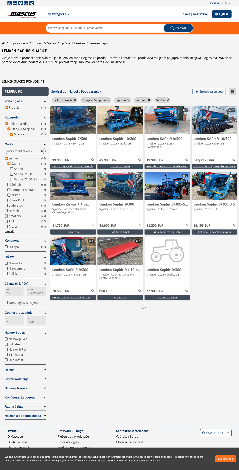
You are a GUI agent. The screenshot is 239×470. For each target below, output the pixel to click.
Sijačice (65, 43)
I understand (225, 458)
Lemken (79, 43)
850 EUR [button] (105, 291)
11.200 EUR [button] (154, 225)
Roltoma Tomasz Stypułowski (214, 232)
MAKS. (31, 289)
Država (10, 256)
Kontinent (12, 240)
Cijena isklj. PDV (16, 283)
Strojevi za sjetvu (44, 43)
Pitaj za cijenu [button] (203, 160)
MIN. (8, 289)
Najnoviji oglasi (15, 332)
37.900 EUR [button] (154, 291)
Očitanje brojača (16, 388)
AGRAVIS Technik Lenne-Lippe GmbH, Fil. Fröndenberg (82, 297)
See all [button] (9, 231)
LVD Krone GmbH (120, 166)
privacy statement (137, 460)
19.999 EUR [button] (60, 160)
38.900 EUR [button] (107, 225)
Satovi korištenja (16, 379)
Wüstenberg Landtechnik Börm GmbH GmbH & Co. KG (82, 166)
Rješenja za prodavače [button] (73, 436)
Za (29, 318)
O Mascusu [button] (15, 436)
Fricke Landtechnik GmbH (167, 232)
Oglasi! (224, 14)
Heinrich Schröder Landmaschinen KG (167, 166)
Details (9, 370)
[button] (25, 91)
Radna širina (14, 406)
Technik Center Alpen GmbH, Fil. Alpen (214, 166)
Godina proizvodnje (18, 312)
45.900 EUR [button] (107, 160)
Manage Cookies (106, 460)
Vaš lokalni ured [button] (127, 436)
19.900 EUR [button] (154, 160)
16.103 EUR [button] (201, 225)
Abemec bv (73, 232)
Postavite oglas (68, 442)
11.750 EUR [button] (60, 225)
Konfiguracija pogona (20, 397)
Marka (9, 144)
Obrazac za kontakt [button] (129, 442)
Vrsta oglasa (13, 101)
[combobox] (202, 432)
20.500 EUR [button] (60, 291)
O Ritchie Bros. (17, 442)
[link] (73, 120)
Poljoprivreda (18, 43)
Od (7, 318)
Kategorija (12, 117)
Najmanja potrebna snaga (23, 415)
